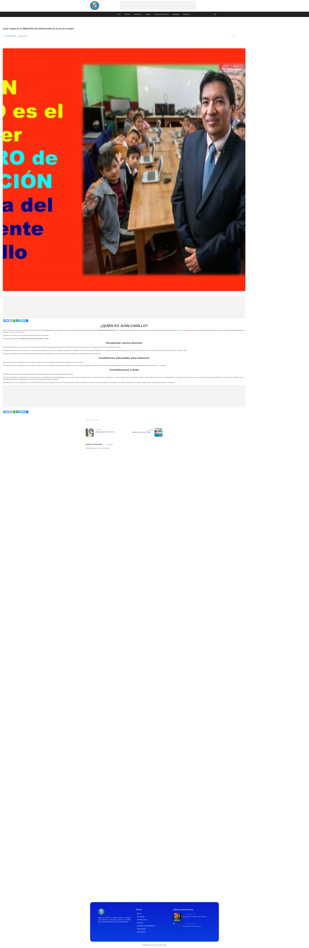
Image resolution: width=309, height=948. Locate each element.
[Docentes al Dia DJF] (94, 5)
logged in (96, 448)
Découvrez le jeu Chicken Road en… (192, 926)
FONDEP (178, 330)
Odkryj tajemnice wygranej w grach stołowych (195, 916)
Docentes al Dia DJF (11, 36)
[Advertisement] (158, 5)
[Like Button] (232, 35)
